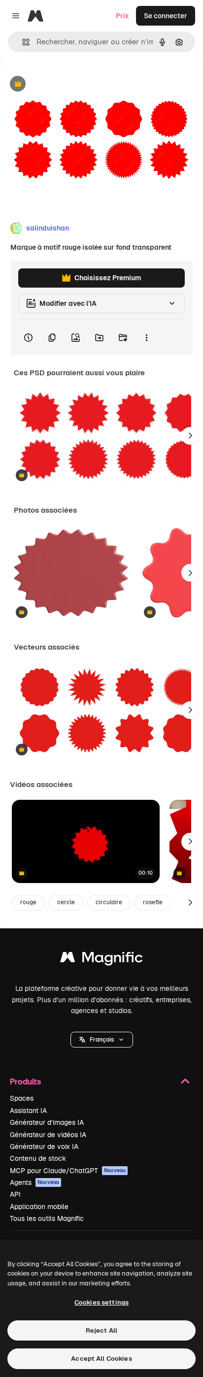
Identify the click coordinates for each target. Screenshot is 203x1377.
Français (102, 1040)
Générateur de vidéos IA (48, 1134)
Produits (25, 1081)
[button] (101, 1040)
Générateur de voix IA (44, 1146)
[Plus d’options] (146, 337)
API (15, 1194)
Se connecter (165, 15)
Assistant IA (28, 1110)
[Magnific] (101, 959)
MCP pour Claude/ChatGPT (68, 1170)
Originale (65, 84)
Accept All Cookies (101, 1358)
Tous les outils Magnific (47, 1218)
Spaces (22, 1098)
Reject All (101, 1330)
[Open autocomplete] (21, 42)
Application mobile (39, 1206)
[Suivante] (190, 436)
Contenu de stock (38, 1158)
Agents (34, 1182)
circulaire (109, 902)
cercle (66, 902)
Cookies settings (101, 1302)
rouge (28, 902)
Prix (122, 15)
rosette (153, 902)
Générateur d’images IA (47, 1122)
